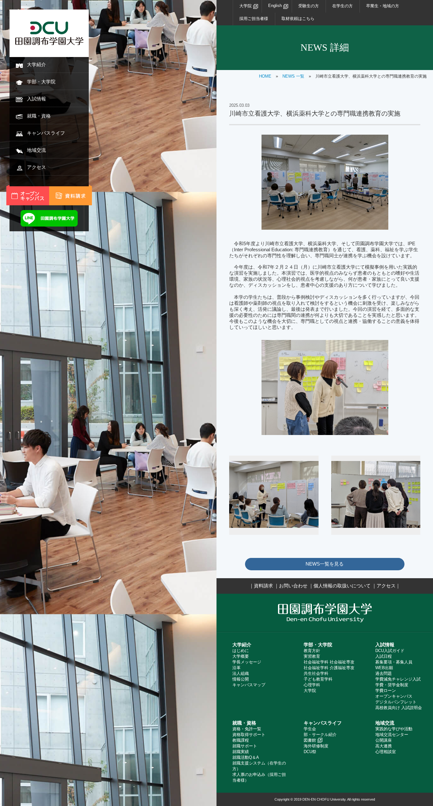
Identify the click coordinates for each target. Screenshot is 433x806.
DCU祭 (310, 751)
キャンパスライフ (46, 133)
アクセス (36, 167)
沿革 (236, 667)
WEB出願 (384, 667)
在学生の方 (342, 5)
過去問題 (383, 673)
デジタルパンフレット (396, 702)
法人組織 (240, 673)
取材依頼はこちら (297, 18)
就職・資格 (39, 115)
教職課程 (240, 740)
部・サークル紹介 (320, 734)
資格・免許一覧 (246, 728)
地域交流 (36, 150)
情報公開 (240, 679)
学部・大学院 (41, 81)
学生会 (310, 728)
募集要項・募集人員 (393, 662)
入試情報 (36, 98)
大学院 (245, 5)
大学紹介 (36, 64)
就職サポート (244, 746)
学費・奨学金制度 (391, 684)
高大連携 (383, 746)
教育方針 (312, 650)
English (275, 5)
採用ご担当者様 (253, 18)
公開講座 (383, 740)
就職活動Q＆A (245, 757)
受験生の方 (308, 5)
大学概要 (240, 656)
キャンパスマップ (248, 684)
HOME (265, 76)
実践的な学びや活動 (393, 728)
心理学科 (312, 684)
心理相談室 (385, 751)
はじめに (240, 650)
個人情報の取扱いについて (342, 585)
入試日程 (383, 656)
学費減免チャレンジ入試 (398, 679)
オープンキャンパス (393, 696)
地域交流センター (391, 734)
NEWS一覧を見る (325, 563)
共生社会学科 (316, 673)
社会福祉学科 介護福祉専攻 (329, 667)
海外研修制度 (316, 746)
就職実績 (240, 751)
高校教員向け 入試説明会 (398, 707)
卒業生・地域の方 (382, 5)
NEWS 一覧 (293, 76)
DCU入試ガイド (389, 650)
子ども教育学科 (318, 679)
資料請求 (263, 585)
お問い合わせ (293, 585)
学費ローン (385, 690)
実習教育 (312, 656)
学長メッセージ (246, 662)
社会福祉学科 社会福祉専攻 (329, 662)
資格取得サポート (248, 734)
